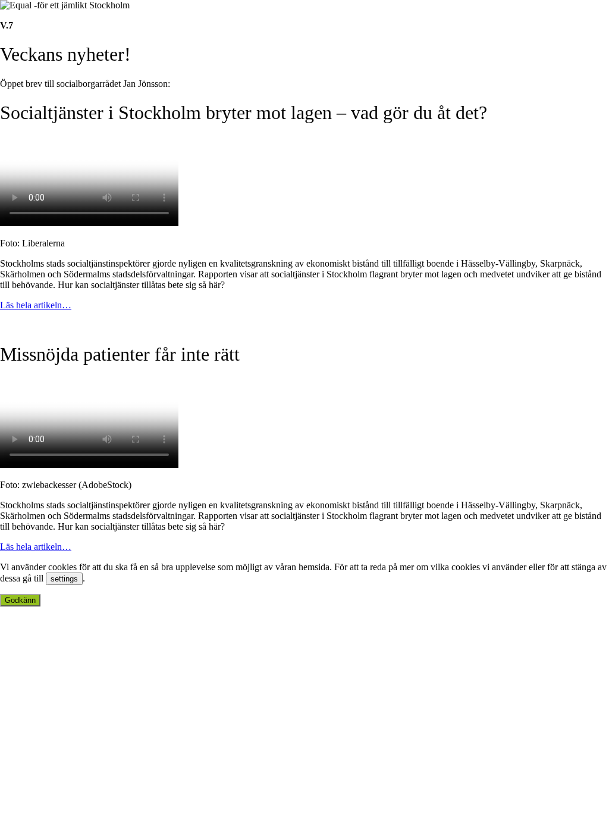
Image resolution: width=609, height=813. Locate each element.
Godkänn (20, 600)
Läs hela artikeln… (35, 305)
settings (64, 578)
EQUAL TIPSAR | (114, 325)
